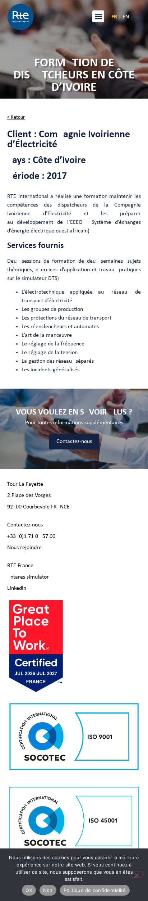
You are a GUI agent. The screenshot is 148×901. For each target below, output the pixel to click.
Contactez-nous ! (26, 525)
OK (29, 890)
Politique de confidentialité (95, 890)
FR (114, 17)
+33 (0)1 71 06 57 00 (31, 536)
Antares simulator (28, 577)
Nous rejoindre (24, 548)
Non (48, 890)
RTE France (20, 566)
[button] (98, 16)
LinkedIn (16, 588)
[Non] (136, 874)
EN (125, 17)
